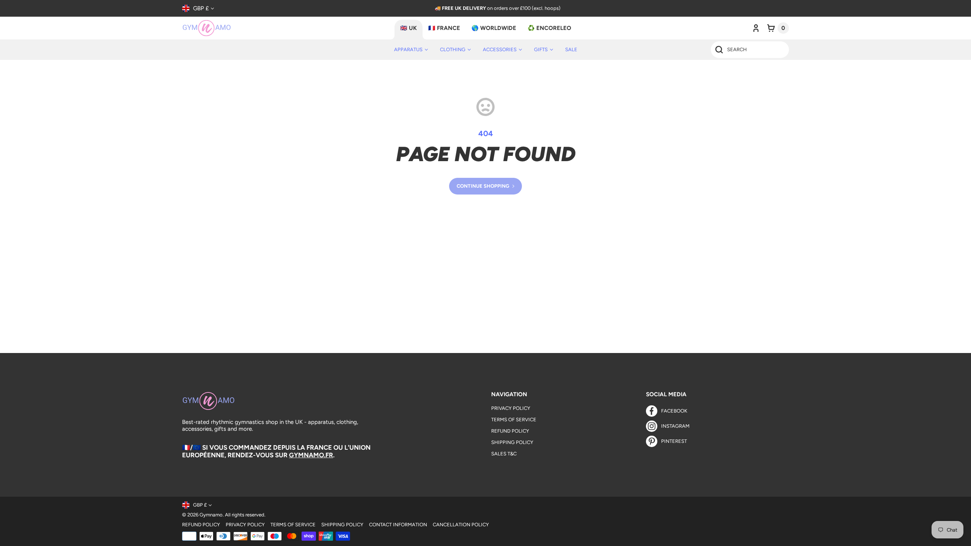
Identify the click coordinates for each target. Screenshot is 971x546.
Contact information (398, 524)
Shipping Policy (512, 442)
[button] (778, 28)
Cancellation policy (461, 524)
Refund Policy (510, 431)
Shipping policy (342, 524)
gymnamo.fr (311, 455)
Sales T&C (504, 454)
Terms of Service (513, 419)
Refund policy (201, 524)
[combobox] (750, 49)
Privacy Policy (510, 408)
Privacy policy (245, 524)
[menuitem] (411, 49)
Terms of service (293, 524)
